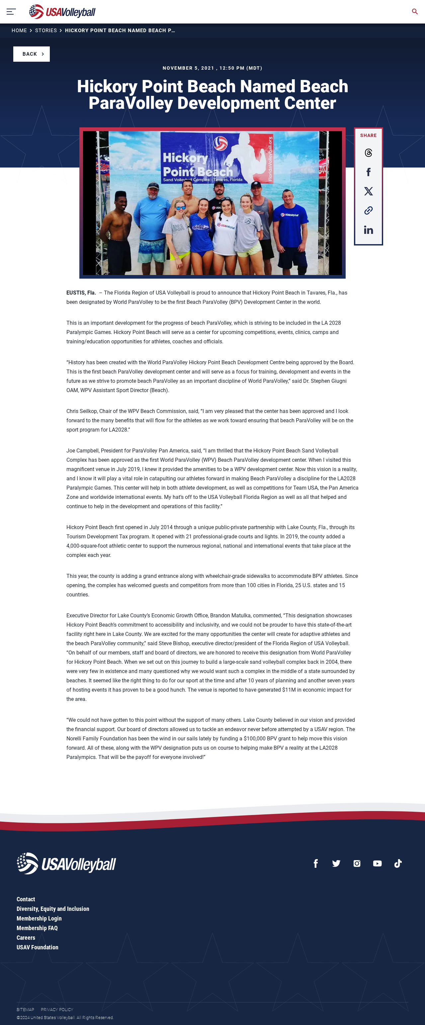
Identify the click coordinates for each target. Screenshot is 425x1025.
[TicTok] (398, 863)
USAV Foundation (37, 947)
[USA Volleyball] (62, 11)
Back (30, 54)
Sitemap (25, 1009)
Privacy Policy (57, 1009)
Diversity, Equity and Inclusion (53, 908)
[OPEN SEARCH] (415, 11)
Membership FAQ (37, 927)
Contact (26, 899)
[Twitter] (336, 863)
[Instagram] (357, 863)
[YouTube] (377, 863)
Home (19, 31)
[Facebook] (315, 863)
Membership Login (39, 918)
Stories (46, 31)
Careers (26, 937)
